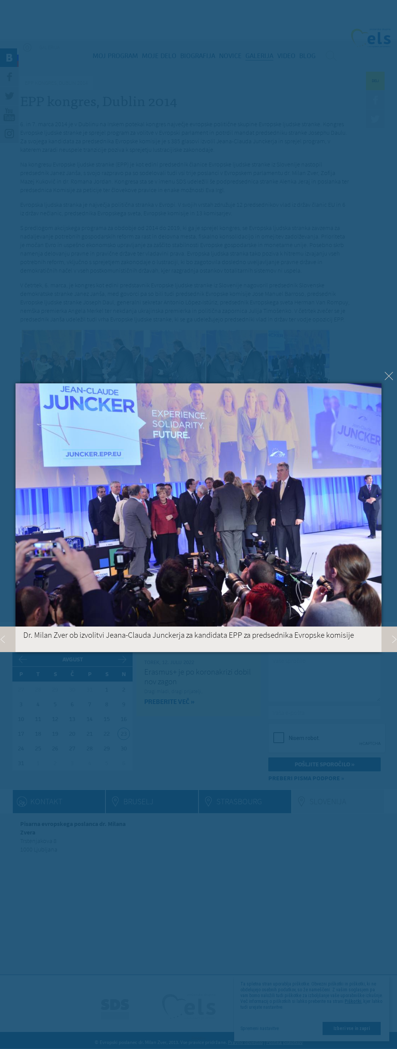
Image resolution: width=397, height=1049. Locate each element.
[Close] (389, 376)
